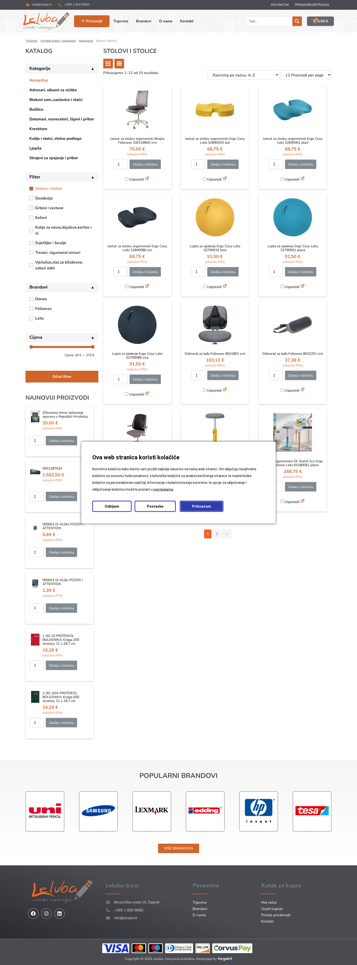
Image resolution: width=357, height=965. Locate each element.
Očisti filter (61, 376)
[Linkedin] (59, 913)
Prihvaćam (201, 506)
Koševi (41, 217)
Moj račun (280, 5)
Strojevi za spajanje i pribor (53, 158)
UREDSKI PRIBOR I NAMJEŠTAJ (58, 41)
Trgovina (200, 902)
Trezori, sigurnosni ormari (57, 252)
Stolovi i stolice (48, 188)
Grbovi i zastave (49, 208)
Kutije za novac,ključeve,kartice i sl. (63, 230)
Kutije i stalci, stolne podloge (55, 138)
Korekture (38, 129)
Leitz (39, 318)
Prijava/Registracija (312, 5)
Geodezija (44, 198)
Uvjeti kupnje (272, 908)
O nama (199, 915)
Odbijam (112, 506)
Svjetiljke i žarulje (50, 243)
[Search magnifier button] (297, 21)
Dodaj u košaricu (61, 440)
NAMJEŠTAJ (86, 41)
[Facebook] (33, 913)
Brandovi (200, 908)
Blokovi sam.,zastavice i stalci (56, 99)
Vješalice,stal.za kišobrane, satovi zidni (59, 265)
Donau (41, 299)
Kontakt (267, 921)
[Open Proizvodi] (83, 21)
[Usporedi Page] (147, 179)
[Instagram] (46, 913)
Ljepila (35, 148)
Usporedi (136, 179)
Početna (31, 41)
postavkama (163, 489)
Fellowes (43, 308)
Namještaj (38, 80)
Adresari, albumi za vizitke (53, 90)
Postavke (155, 506)
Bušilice (36, 109)
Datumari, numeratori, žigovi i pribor (61, 119)
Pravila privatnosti (275, 915)
